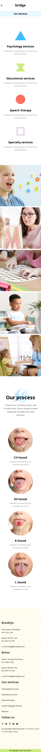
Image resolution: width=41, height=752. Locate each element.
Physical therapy (8, 700)
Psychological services (10, 689)
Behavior (5, 711)
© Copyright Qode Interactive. (20, 750)
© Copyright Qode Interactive (13, 729)
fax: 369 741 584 (8, 641)
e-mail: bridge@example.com (13, 646)
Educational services (9, 694)
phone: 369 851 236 (9, 638)
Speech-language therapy (12, 706)
